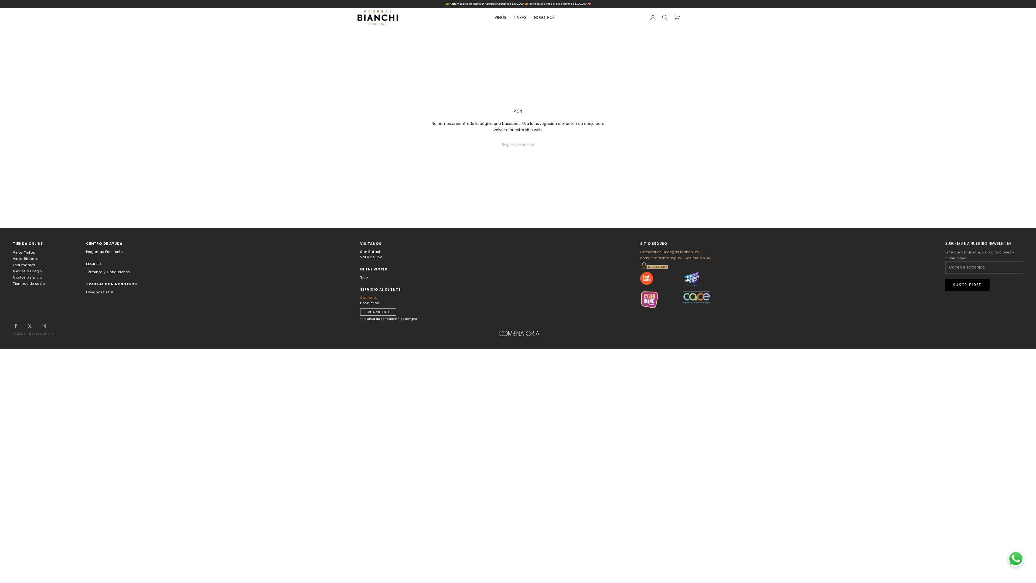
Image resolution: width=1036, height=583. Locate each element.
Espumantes (24, 265)
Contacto (368, 297)
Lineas (520, 17)
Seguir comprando (518, 145)
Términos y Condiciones (108, 272)
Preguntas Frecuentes (105, 251)
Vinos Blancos (26, 258)
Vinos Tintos (24, 252)
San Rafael (370, 251)
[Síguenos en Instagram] (43, 326)
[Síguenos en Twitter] (29, 326)
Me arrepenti (378, 312)
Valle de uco (371, 257)
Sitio (364, 277)
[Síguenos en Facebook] (15, 326)
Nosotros (544, 17)
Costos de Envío (27, 277)
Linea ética (370, 303)
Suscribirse (967, 285)
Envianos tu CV (99, 292)
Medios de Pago (27, 271)
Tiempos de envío (29, 283)
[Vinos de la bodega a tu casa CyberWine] (661, 300)
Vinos (500, 17)
